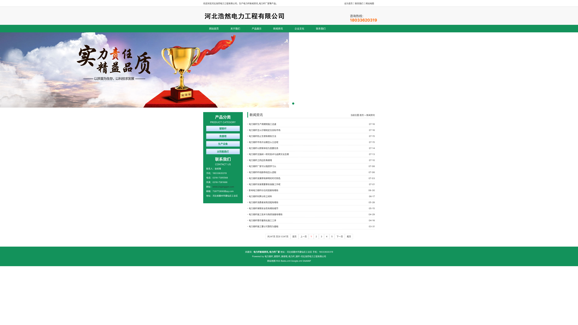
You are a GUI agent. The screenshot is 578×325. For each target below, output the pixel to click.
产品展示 (256, 28)
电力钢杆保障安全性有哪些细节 (263, 208)
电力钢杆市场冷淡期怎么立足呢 (263, 142)
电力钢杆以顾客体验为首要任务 (263, 148)
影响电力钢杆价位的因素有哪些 (263, 190)
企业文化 (299, 28)
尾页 (349, 236)
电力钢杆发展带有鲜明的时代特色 (264, 178)
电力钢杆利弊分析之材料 (260, 196)
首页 (362, 115)
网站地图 (370, 3)
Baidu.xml (286, 261)
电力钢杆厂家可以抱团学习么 (262, 166)
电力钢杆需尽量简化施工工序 (262, 220)
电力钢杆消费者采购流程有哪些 (263, 202)
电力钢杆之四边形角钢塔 (260, 160)
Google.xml (296, 261)
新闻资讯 (278, 28)
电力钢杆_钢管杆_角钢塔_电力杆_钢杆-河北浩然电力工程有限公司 (295, 256)
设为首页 (348, 3)
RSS (278, 261)
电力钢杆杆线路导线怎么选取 (262, 172)
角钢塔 (223, 136)
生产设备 (223, 143)
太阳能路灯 (223, 151)
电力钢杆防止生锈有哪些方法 (262, 136)
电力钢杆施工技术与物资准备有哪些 (266, 214)
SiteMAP (307, 261)
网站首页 (214, 28)
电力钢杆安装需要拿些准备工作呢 (264, 184)
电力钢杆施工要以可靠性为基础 (263, 226)
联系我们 (359, 3)
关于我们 (235, 28)
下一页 (340, 236)
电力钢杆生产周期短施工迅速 (262, 124)
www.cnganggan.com (223, 186)
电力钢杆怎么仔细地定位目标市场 (264, 130)
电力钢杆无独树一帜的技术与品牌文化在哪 (269, 154)
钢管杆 (223, 128)
